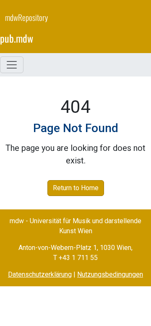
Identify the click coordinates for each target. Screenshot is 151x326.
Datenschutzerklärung (40, 274)
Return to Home (76, 188)
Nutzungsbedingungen (110, 274)
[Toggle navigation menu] (11, 64)
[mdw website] (121, 29)
